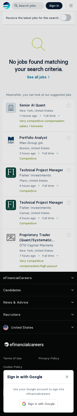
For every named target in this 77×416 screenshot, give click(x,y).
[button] (38, 208)
